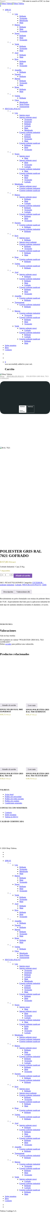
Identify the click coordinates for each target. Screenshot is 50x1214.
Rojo (16, 910)
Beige (17, 938)
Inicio (2, 376)
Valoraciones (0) (23, 592)
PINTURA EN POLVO (15, 376)
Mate (21, 874)
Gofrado (18, 585)
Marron (17, 930)
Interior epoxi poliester (28, 1093)
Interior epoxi (24, 966)
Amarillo (18, 921)
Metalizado (23, 871)
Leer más (32, 705)
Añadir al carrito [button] (9, 705)
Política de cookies (12, 801)
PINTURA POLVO (12, 960)
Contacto (8, 812)
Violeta (17, 947)
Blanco (17, 876)
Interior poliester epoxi (28, 968)
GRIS (44, 585)
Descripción (8, 592)
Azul (16, 904)
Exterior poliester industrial (29, 983)
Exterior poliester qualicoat (29, 994)
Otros (17, 951)
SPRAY (8, 861)
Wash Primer (24, 955)
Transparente (24, 957)
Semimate (28, 973)
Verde (17, 895)
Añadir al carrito (23, 576)
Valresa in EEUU (11, 817)
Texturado (23, 869)
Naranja (18, 925)
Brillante (22, 867)
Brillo (26, 1026)
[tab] (8, 592)
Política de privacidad (13, 797)
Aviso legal (9, 794)
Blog (7, 1199)
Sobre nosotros (10, 815)
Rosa (16, 1108)
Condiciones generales (13, 803)
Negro (17, 884)
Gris (16, 865)
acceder (8, 644)
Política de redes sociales (14, 799)
